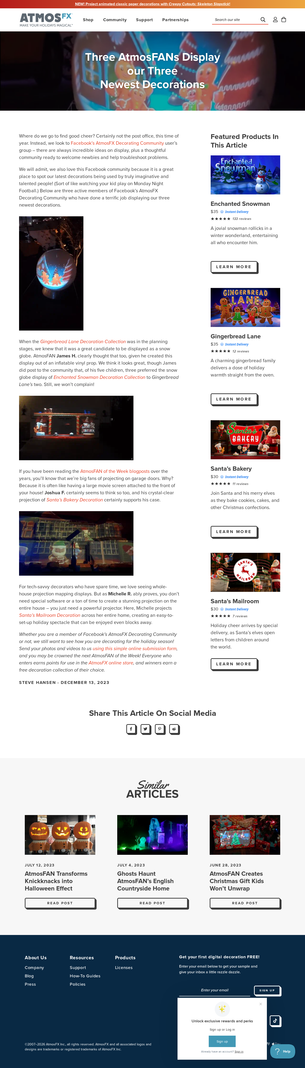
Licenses (124, 967)
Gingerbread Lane (236, 336)
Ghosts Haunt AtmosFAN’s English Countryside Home (145, 881)
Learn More (234, 266)
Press (30, 984)
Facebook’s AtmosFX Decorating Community (117, 143)
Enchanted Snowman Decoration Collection (99, 377)
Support (78, 967)
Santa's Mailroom (235, 601)
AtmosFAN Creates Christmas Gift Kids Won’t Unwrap (237, 881)
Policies (78, 984)
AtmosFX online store (111, 663)
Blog (29, 976)
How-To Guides (85, 976)
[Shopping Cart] (283, 20)
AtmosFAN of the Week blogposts (115, 471)
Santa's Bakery (231, 468)
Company (34, 967)
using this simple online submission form (135, 649)
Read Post (60, 903)
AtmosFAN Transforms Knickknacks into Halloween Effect (56, 881)
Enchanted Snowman (240, 204)
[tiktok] (275, 1020)
